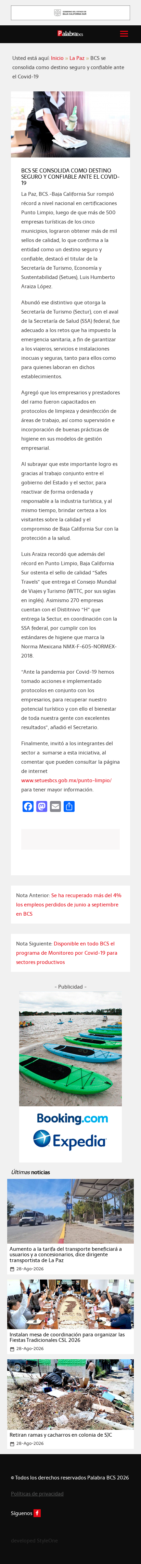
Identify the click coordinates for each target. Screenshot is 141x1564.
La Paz (77, 58)
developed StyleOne (34, 1540)
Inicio (57, 58)
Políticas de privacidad (37, 1494)
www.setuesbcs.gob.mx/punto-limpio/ (66, 780)
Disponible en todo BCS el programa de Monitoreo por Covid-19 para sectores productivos (66, 953)
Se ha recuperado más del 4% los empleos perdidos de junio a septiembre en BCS (68, 904)
